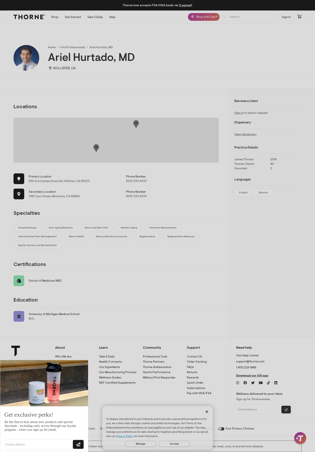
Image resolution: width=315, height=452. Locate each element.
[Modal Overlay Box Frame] (44, 406)
